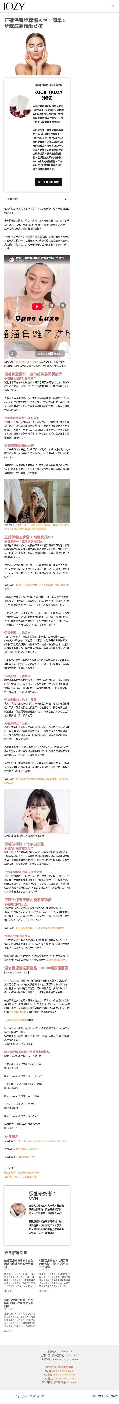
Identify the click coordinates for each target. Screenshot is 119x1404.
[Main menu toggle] (113, 6)
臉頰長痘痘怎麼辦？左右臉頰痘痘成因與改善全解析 (18, 1263)
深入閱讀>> (8, 1291)
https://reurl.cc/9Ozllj (63, 1378)
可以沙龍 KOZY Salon (27, 362)
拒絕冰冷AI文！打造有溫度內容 (20, 1176)
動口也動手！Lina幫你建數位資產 (21, 1172)
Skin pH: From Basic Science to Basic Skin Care (42, 1141)
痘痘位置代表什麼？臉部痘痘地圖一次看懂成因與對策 (18, 1303)
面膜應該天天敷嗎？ (27, 1149)
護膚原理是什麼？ (27, 1157)
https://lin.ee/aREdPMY (64, 1370)
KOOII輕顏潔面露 (54, 959)
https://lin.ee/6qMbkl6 (63, 1374)
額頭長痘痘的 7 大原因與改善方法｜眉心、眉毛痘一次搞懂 (53, 1263)
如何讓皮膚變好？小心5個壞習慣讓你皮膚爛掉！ (41, 928)
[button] (65, 199)
